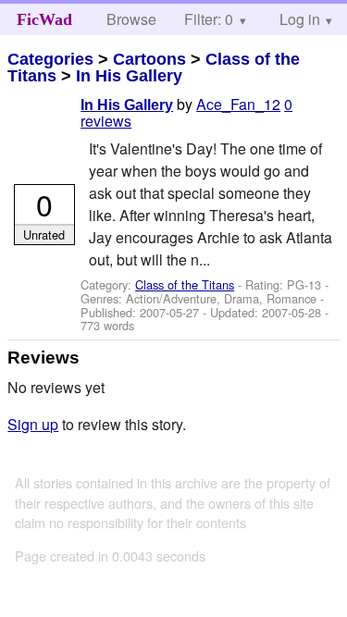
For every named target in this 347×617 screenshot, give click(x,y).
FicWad (44, 19)
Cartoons (149, 59)
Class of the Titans (184, 284)
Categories (50, 59)
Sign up (32, 424)
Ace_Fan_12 (238, 104)
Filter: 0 (208, 19)
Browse (131, 19)
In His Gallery (129, 76)
